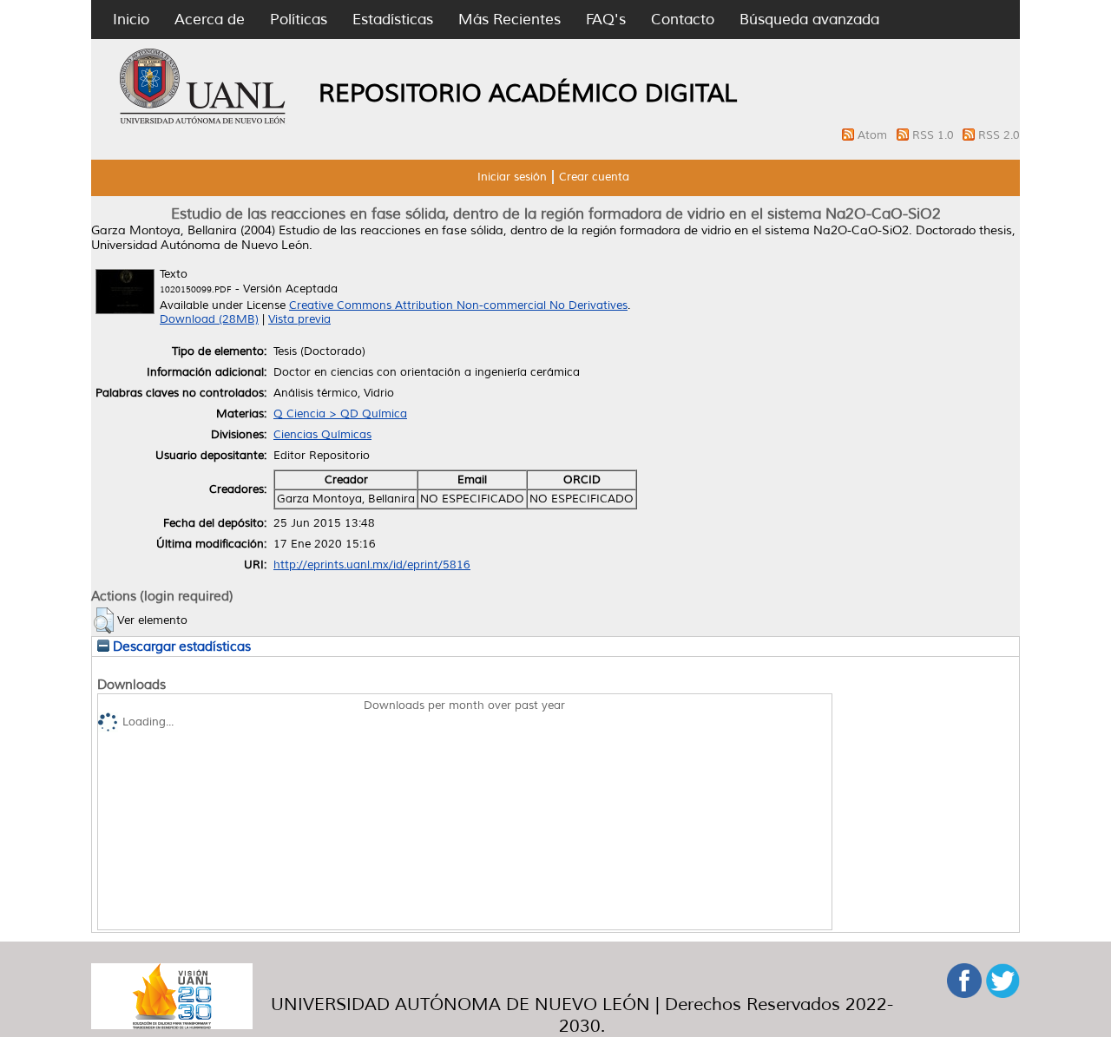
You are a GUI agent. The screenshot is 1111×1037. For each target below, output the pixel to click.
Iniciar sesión (512, 177)
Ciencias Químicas (322, 435)
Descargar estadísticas (180, 646)
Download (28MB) (209, 319)
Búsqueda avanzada (809, 19)
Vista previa (299, 319)
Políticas (298, 19)
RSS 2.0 (999, 135)
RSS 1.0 (934, 135)
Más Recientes (509, 19)
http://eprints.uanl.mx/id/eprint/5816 (371, 565)
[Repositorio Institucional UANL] (203, 121)
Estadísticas (392, 19)
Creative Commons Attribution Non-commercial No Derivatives (458, 305)
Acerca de (209, 19)
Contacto (682, 19)
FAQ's (606, 19)
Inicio (131, 19)
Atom (874, 135)
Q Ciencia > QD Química (340, 414)
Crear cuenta (594, 177)
